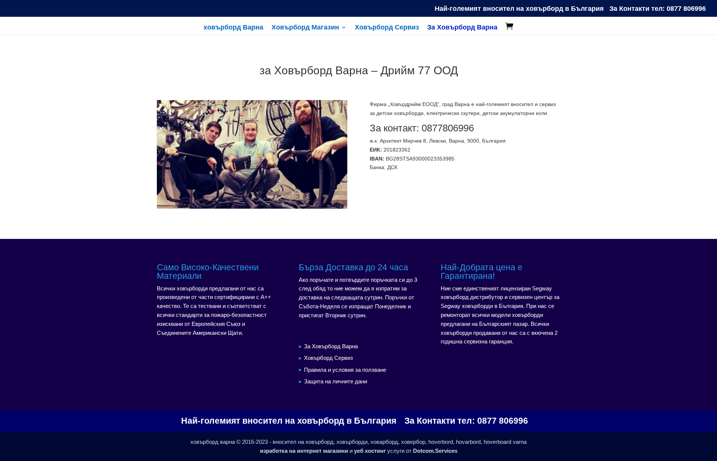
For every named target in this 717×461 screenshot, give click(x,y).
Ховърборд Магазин (305, 28)
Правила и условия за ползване (345, 370)
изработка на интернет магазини (304, 451)
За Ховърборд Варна (462, 28)
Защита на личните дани (335, 381)
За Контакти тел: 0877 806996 (657, 8)
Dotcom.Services (435, 451)
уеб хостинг (370, 451)
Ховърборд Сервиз (387, 28)
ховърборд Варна (233, 28)
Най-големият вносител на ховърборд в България (519, 8)
